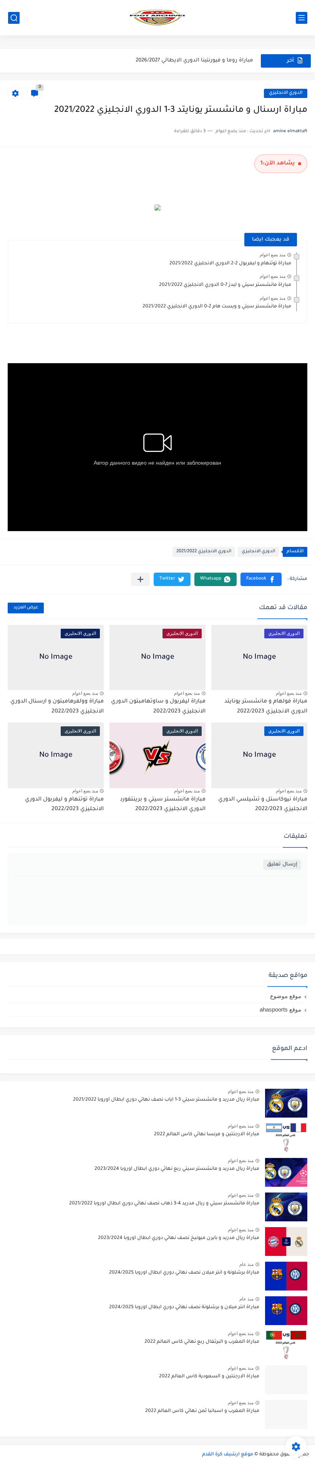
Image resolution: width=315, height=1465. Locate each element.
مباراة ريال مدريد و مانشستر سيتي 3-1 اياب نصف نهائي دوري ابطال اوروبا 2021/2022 (166, 1100)
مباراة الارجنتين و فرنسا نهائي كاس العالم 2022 (206, 1134)
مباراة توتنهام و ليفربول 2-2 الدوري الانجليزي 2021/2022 (230, 263)
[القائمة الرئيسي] (301, 18)
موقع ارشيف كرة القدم (227, 1454)
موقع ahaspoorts (280, 1009)
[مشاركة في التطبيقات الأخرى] (140, 579)
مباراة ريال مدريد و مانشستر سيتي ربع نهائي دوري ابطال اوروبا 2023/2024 (176, 1169)
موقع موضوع (285, 996)
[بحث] (14, 18)
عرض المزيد (25, 607)
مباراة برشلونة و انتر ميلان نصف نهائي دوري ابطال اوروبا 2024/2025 (184, 1273)
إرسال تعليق (282, 864)
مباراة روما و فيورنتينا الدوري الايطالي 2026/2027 (194, 58)
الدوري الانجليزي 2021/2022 (203, 551)
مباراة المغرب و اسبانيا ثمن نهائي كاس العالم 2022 (202, 1411)
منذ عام (246, 1264)
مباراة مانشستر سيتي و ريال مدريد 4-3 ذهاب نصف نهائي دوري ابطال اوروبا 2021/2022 (164, 1203)
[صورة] (286, 1103)
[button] (261, 579)
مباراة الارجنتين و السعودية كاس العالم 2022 (209, 1376)
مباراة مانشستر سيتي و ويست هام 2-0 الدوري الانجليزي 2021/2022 (217, 306)
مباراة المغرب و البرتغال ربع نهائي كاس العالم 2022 (201, 1342)
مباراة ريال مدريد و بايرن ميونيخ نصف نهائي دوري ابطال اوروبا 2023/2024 (178, 1238)
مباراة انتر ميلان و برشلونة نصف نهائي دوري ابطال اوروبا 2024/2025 (184, 1307)
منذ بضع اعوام (272, 254)
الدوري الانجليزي (285, 93)
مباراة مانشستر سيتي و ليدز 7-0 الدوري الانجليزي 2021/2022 (225, 285)
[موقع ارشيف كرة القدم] (157, 18)
